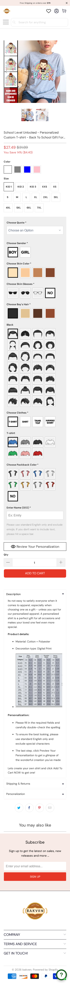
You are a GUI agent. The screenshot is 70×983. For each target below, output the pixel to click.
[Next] (63, 71)
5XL (18, 207)
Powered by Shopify (45, 969)
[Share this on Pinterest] (39, 808)
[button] (35, 222)
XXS (44, 186)
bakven (27, 969)
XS (54, 186)
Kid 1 (9, 186)
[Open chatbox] (61, 974)
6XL (29, 207)
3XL (56, 197)
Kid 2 (21, 186)
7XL (39, 207)
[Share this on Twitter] (19, 808)
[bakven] (6, 11)
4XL (8, 207)
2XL (45, 197)
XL (35, 197)
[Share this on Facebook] (29, 808)
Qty (6, 554)
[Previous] (7, 71)
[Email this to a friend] (50, 808)
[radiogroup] (35, 252)
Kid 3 (33, 186)
